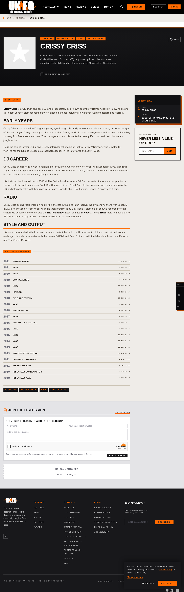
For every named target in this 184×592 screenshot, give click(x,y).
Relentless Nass (22, 365)
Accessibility (102, 532)
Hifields (17, 292)
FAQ (66, 563)
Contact (69, 517)
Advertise (69, 522)
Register (158, 7)
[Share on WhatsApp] (179, 301)
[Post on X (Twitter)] (179, 289)
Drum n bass (96, 39)
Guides (95, 7)
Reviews (81, 7)
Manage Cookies (103, 517)
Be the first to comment (55, 74)
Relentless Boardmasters (27, 372)
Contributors (72, 512)
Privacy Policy (102, 508)
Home (8, 18)
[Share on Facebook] (179, 295)
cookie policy (165, 569)
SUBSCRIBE (164, 522)
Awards (38, 527)
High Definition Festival (26, 353)
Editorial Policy (103, 527)
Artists (20, 18)
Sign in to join (122, 412)
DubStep (47, 39)
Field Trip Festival (23, 298)
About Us (69, 508)
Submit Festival (73, 527)
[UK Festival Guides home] (16, 501)
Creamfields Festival (24, 359)
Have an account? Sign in (80, 454)
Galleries (39, 522)
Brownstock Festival (25, 323)
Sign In (174, 7)
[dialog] (152, 575)
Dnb (80, 39)
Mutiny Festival (21, 310)
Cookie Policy (102, 512)
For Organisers (73, 532)
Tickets (135, 7)
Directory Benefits (75, 537)
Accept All (167, 583)
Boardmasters (21, 261)
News (67, 7)
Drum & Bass (65, 39)
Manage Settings (135, 577)
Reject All (148, 583)
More (109, 7)
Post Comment (117, 456)
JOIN (170, 151)
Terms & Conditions (105, 522)
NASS (15, 267)
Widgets (68, 558)
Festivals (51, 7)
